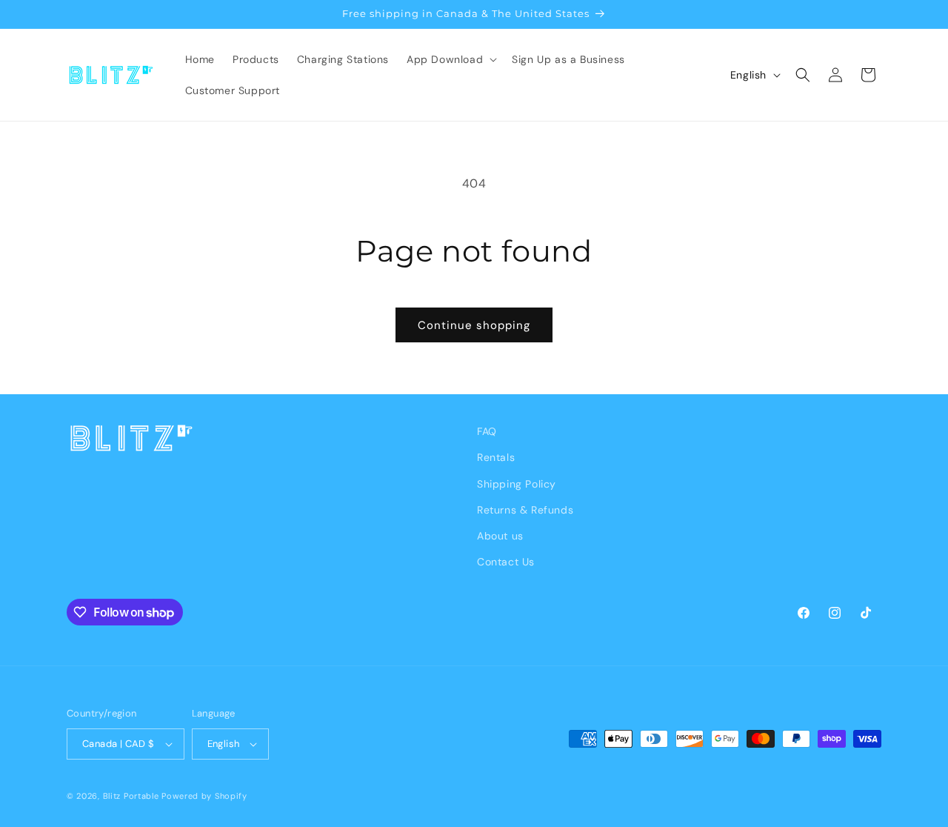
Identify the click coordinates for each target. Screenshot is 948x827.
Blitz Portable (131, 796)
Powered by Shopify (204, 796)
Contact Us (506, 561)
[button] (450, 59)
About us (500, 535)
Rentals (496, 457)
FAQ (487, 431)
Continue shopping (474, 325)
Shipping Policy (516, 484)
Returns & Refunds (525, 510)
